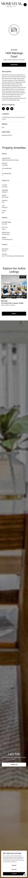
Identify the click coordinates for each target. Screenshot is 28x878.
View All (14, 313)
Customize (14, 869)
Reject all (14, 865)
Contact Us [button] (14, 764)
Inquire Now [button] (14, 64)
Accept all (14, 873)
